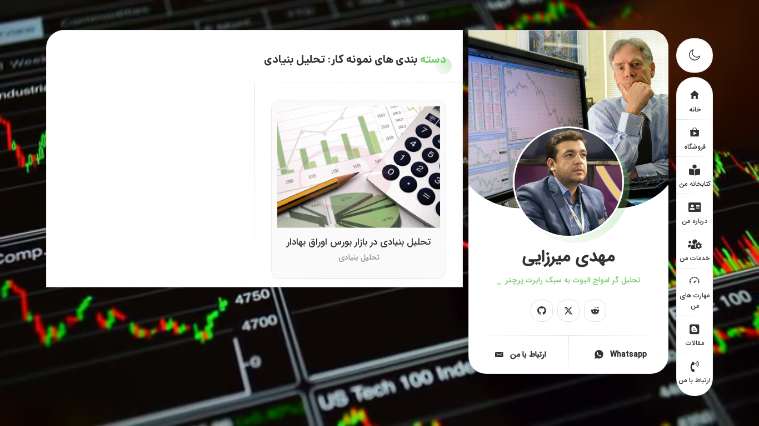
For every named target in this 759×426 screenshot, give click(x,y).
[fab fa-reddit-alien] (595, 311)
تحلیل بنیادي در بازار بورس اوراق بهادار (359, 243)
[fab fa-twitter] (568, 311)
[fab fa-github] (542, 311)
